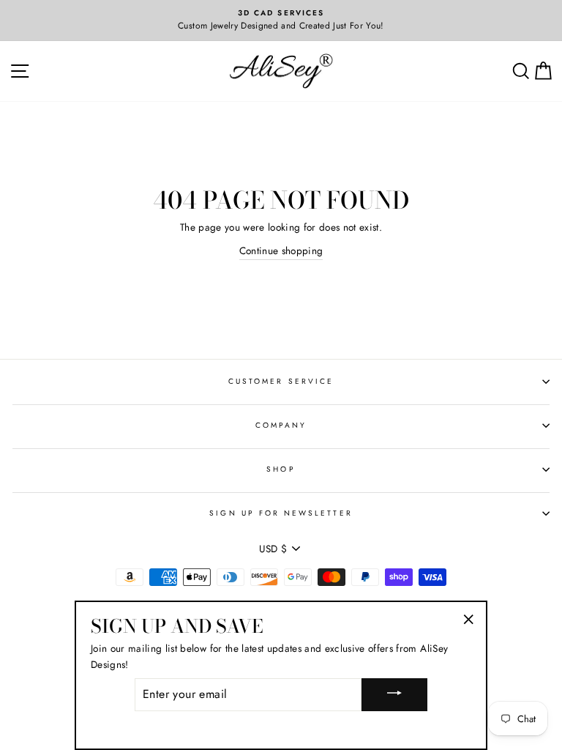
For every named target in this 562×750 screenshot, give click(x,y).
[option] (281, 20)
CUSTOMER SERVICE (281, 381)
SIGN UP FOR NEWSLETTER (280, 513)
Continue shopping (281, 250)
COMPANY (281, 425)
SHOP (280, 469)
